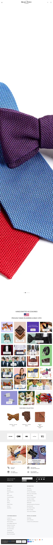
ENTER (35, 278)
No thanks (35, 285)
